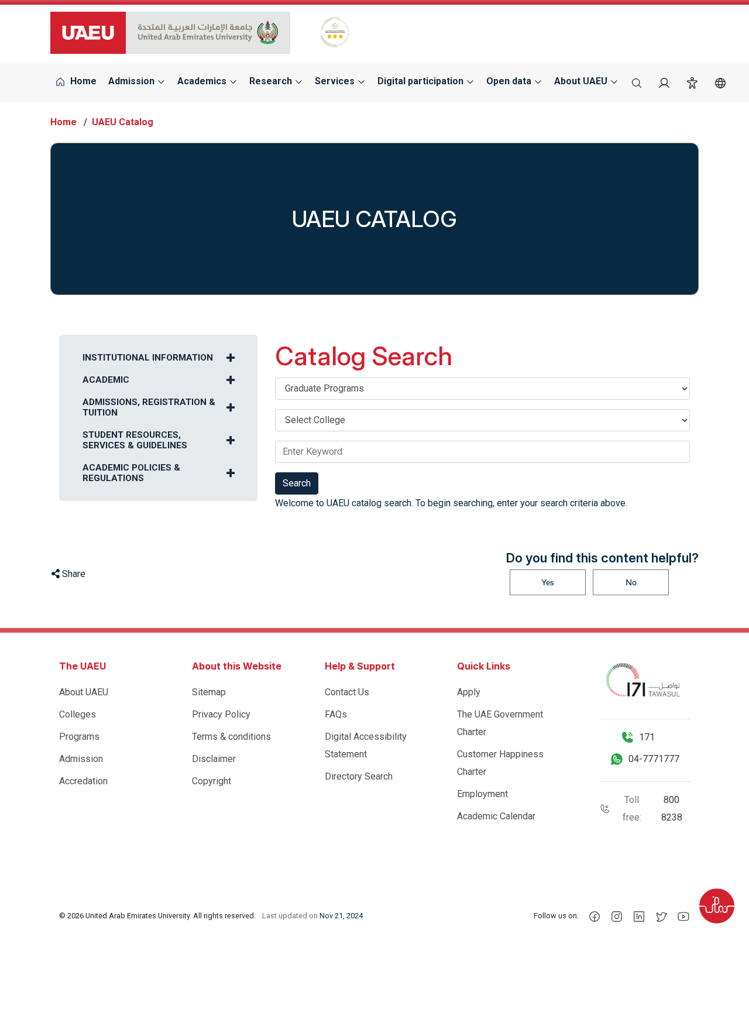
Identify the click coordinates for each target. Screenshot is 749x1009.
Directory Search (359, 776)
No (631, 582)
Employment (482, 793)
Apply (468, 692)
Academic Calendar (496, 816)
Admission (81, 758)
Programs (79, 736)
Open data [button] (510, 81)
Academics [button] (203, 81)
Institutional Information (148, 357)
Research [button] (271, 81)
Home (82, 81)
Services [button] (336, 81)
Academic (106, 380)
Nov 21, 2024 (341, 915)
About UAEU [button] (582, 81)
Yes (547, 582)
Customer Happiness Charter (500, 763)
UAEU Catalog (122, 122)
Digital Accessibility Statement (366, 745)
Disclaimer (214, 758)
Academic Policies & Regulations (131, 472)
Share (72, 573)
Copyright (211, 781)
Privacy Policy (221, 714)
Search (297, 483)
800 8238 (671, 808)
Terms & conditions (231, 736)
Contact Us (347, 692)
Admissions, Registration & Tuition (149, 407)
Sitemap (209, 692)
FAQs (336, 714)
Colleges (77, 714)
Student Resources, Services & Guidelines (135, 440)
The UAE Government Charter (500, 723)
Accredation (83, 781)
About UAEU (83, 692)
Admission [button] (132, 81)
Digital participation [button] (421, 81)
